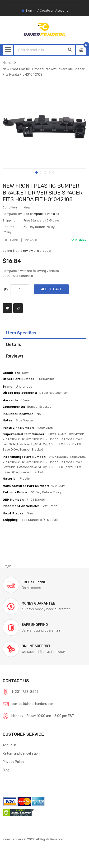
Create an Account (54, 10)
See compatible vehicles (41, 214)
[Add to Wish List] (7, 308)
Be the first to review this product (27, 250)
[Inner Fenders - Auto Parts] (44, 29)
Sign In (30, 10)
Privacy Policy (13, 762)
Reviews (14, 356)
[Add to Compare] (18, 308)
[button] (36, 172)
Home (7, 63)
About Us (10, 745)
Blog (6, 770)
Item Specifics (21, 332)
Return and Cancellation (21, 753)
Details (13, 344)
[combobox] (40, 50)
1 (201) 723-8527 (24, 692)
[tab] (44, 333)
